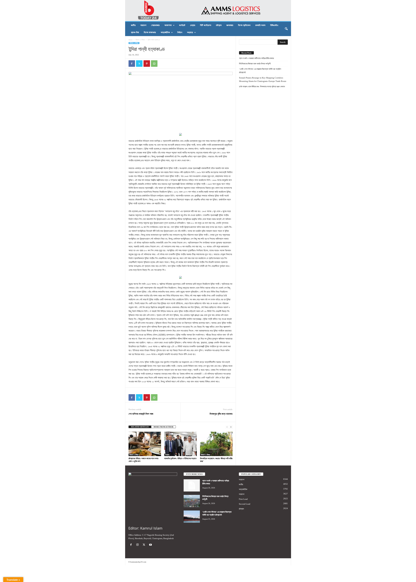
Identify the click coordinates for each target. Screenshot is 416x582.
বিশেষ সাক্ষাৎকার (150, 32)
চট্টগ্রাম (218, 25)
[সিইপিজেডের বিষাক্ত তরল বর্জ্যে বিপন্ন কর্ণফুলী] (192, 501)
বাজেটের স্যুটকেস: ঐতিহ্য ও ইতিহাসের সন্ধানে (180, 458)
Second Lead (244, 504)
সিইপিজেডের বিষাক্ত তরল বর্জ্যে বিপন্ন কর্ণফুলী (255, 63)
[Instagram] (138, 545)
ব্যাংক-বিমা (135, 32)
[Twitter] (139, 63)
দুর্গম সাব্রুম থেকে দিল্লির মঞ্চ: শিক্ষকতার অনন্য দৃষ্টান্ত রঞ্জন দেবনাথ (262, 86)
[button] (286, 28)
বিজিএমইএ (274, 25)
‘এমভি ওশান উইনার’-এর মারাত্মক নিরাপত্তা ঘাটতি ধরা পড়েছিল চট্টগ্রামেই (260, 71)
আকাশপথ (168, 25)
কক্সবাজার (229, 25)
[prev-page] (227, 427)
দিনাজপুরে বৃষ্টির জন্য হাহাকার (221, 414)
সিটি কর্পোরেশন (205, 25)
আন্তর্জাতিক (165, 32)
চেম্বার (192, 25)
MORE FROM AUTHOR (163, 427)
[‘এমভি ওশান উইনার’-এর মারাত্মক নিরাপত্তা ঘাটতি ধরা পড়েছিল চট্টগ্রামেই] (192, 517)
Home (130, 40)
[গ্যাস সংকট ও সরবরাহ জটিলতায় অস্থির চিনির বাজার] (192, 485)
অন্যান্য (190, 32)
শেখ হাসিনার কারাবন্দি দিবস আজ (141, 414)
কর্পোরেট (182, 25)
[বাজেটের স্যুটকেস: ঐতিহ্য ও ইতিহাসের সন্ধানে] (180, 444)
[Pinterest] (146, 63)
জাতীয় (133, 25)
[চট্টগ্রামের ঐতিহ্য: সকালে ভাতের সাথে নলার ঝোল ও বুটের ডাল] (145, 444)
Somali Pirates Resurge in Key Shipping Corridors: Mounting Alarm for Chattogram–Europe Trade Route (262, 79)
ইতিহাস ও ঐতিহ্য (140, 40)
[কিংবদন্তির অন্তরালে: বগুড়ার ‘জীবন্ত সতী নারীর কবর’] (216, 444)
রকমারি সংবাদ (260, 25)
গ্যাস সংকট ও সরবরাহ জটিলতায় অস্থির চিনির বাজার (256, 58)
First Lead (243, 499)
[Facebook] (132, 63)
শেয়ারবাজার (155, 25)
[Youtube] (151, 545)
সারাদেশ (143, 25)
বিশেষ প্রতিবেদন (244, 25)
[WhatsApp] (154, 63)
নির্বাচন (179, 32)
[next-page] (231, 427)
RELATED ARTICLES (140, 427)
